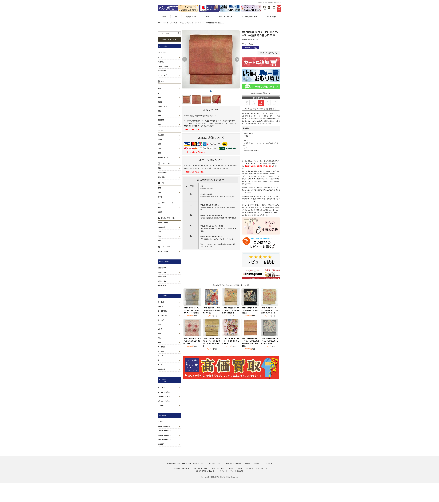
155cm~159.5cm (164, 392)
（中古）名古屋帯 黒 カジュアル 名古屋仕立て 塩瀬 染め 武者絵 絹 (250, 310)
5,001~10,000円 (164, 426)
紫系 (159, 333)
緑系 (159, 338)
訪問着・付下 (162, 106)
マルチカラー (162, 369)
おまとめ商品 (162, 71)
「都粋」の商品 (163, 66)
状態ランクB (162, 277)
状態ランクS (162, 268)
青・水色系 (161, 347)
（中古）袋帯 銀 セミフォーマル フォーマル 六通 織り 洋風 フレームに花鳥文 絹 (192, 310)
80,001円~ (161, 444)
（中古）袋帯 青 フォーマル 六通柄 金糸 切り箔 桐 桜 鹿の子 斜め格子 (211, 310)
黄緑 (159, 342)
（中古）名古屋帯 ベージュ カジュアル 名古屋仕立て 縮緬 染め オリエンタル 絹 (269, 310)
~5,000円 (161, 422)
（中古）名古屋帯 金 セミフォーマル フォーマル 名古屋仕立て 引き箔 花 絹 (230, 310)
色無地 (160, 102)
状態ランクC (162, 281)
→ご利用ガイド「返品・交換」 (194, 172)
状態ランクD (162, 286)
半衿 (159, 207)
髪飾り (160, 241)
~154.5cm (161, 387)
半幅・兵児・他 (163, 157)
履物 (159, 236)
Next (237, 59)
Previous (184, 59)
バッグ (160, 232)
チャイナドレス (163, 251)
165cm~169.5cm (164, 401)
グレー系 (161, 356)
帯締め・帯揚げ (163, 223)
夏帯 (159, 153)
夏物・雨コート (163, 177)
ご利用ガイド (260, 2)
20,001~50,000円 (164, 435)
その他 (160, 197)
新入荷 (160, 57)
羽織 (159, 168)
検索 (279, 10)
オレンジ (161, 320)
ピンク (160, 329)
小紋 (159, 97)
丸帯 (159, 148)
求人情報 (256, 464)
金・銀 (160, 365)
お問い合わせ (277, 2)
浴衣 (159, 88)
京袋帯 (160, 139)
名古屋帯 (161, 135)
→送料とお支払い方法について (194, 129)
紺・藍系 (161, 351)
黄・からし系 (162, 315)
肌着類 (160, 212)
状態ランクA (162, 272)
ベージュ (161, 306)
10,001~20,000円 (164, 431)
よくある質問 (269, 2)
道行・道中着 (162, 173)
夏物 (159, 124)
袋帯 (171, 23)
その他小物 (161, 227)
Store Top (161, 23)
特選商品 (161, 62)
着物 (159, 188)
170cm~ (161, 405)
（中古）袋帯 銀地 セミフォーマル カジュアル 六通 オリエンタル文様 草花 (269, 340)
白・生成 (161, 302)
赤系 (159, 324)
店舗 (265, 10)
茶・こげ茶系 (162, 311)
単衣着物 (161, 120)
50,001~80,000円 (164, 439)
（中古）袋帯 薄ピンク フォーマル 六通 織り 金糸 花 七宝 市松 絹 (230, 340)
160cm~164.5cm (164, 396)
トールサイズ (162, 75)
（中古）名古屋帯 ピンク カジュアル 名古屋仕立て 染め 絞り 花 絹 (192, 340)
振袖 (159, 111)
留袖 (159, 115)
